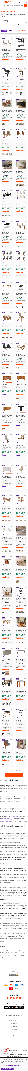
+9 (11, 734)
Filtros (4, 30)
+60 (25, 306)
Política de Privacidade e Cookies (11, 1065)
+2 (11, 245)
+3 (11, 520)
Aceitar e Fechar (7, 1068)
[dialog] (14, 1064)
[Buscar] (25, 5)
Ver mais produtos (14, 775)
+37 (11, 215)
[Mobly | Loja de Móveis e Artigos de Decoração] (8, 2)
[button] (11, 30)
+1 (25, 123)
